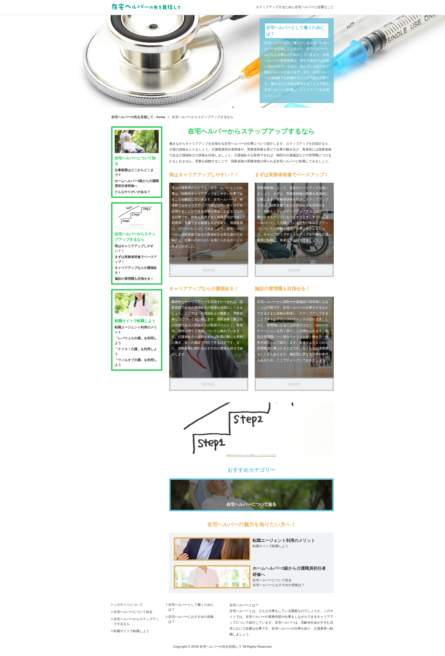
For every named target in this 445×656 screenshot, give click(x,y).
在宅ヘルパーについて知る (272, 580)
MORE (208, 270)
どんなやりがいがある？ (132, 192)
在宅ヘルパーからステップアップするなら (135, 237)
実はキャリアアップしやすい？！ (204, 174)
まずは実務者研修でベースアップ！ (292, 174)
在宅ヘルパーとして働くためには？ (295, 30)
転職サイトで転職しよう (270, 546)
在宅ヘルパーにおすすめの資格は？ (279, 585)
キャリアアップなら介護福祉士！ (204, 288)
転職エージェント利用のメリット (284, 540)
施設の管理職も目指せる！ (282, 288)
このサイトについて (128, 604)
